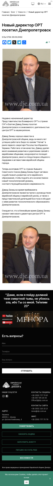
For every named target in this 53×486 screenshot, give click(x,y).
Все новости (26, 458)
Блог (13, 12)
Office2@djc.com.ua (39, 400)
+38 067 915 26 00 (39, 398)
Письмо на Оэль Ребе (26, 450)
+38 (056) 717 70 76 (39, 419)
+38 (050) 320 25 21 (39, 409)
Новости (22, 12)
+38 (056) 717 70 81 (39, 395)
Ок (26, 482)
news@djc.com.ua (38, 411)
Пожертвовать (26, 426)
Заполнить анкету (26, 442)
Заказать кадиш (26, 434)
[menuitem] (41, 4)
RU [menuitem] (42, 3)
